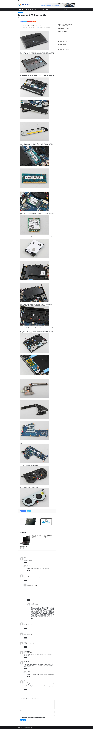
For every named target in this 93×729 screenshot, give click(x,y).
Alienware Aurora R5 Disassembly (64, 28)
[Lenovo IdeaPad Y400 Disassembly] (25, 540)
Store (47, 9)
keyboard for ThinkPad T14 (62, 41)
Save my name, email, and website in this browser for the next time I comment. (32, 717)
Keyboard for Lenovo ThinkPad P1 (63, 49)
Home (20, 9)
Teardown (42, 9)
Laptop (23, 9)
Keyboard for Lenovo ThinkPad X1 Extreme (64, 47)
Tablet (35, 9)
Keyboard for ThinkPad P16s (62, 44)
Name (21, 710)
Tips (38, 9)
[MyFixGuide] (24, 5)
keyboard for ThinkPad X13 (62, 39)
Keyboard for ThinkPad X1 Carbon (63, 46)
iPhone (31, 9)
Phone (27, 9)
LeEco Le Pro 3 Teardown (63, 31)
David (20, 17)
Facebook (38, 27)
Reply (25, 562)
